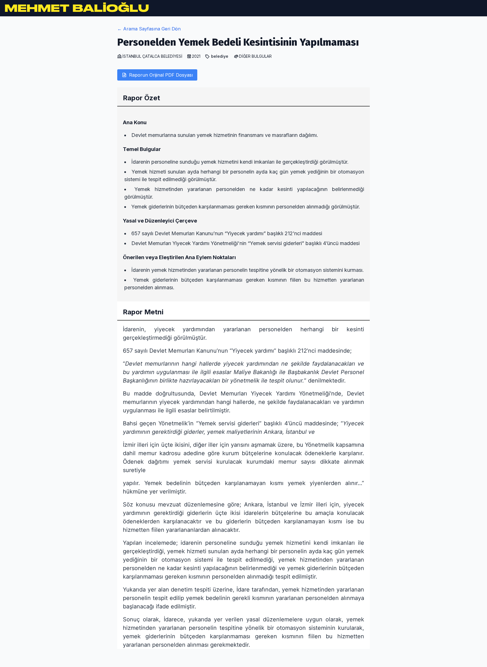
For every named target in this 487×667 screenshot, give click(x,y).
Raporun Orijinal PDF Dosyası (161, 75)
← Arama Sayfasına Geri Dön (149, 29)
